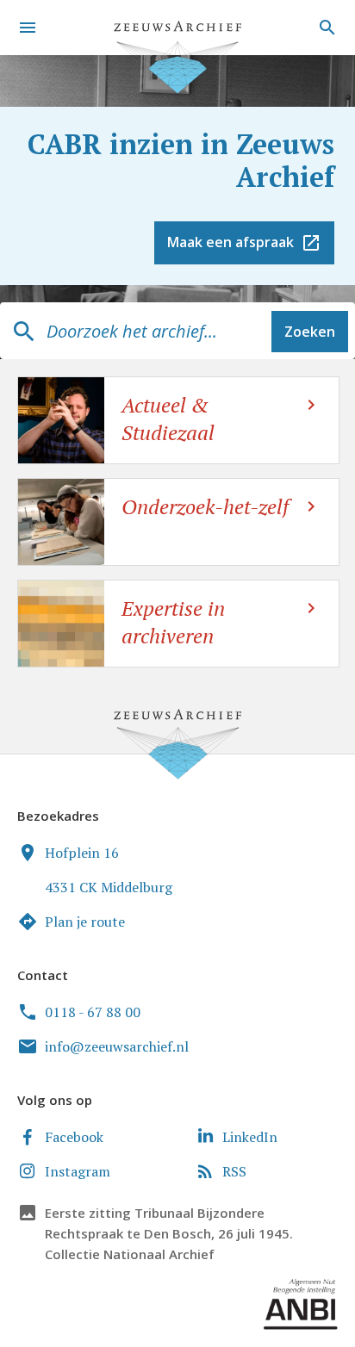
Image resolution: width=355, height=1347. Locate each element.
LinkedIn (249, 1136)
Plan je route (85, 921)
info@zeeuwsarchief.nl (117, 1046)
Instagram (77, 1171)
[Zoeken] (325, 27)
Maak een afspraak (230, 242)
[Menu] (27, 27)
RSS (234, 1171)
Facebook (74, 1136)
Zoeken (309, 331)
